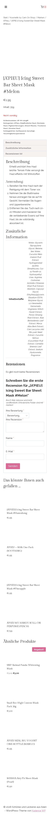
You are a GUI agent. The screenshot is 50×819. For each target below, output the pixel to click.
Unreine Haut (14, 128)
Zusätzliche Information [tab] (18, 148)
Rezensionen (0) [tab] (14, 154)
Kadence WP (39, 810)
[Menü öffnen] (5, 7)
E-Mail (10, 451)
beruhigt (31, 131)
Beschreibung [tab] (13, 142)
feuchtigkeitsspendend (14, 134)
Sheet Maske (31, 126)
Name (10, 438)
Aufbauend (21, 131)
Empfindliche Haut (28, 123)
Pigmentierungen (16, 126)
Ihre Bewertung (15, 410)
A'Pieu (16, 123)
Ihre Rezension (14, 419)
